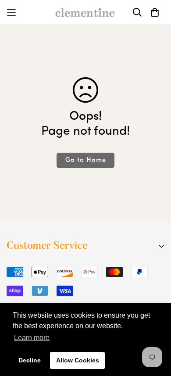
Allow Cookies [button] (77, 360)
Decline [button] (29, 360)
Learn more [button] (32, 337)
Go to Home (85, 160)
